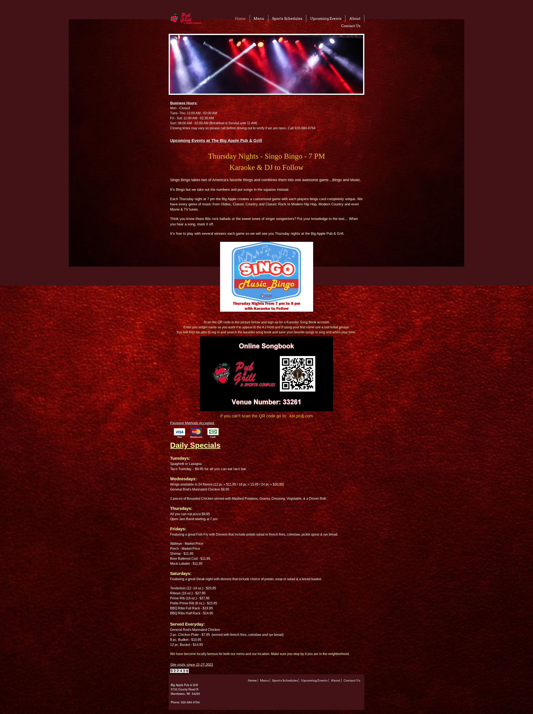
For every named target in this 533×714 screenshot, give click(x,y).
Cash (213, 437)
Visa (179, 437)
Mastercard (196, 437)
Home (240, 18)
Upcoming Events (325, 18)
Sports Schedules (287, 18)
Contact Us (350, 26)
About (354, 18)
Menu (259, 18)
